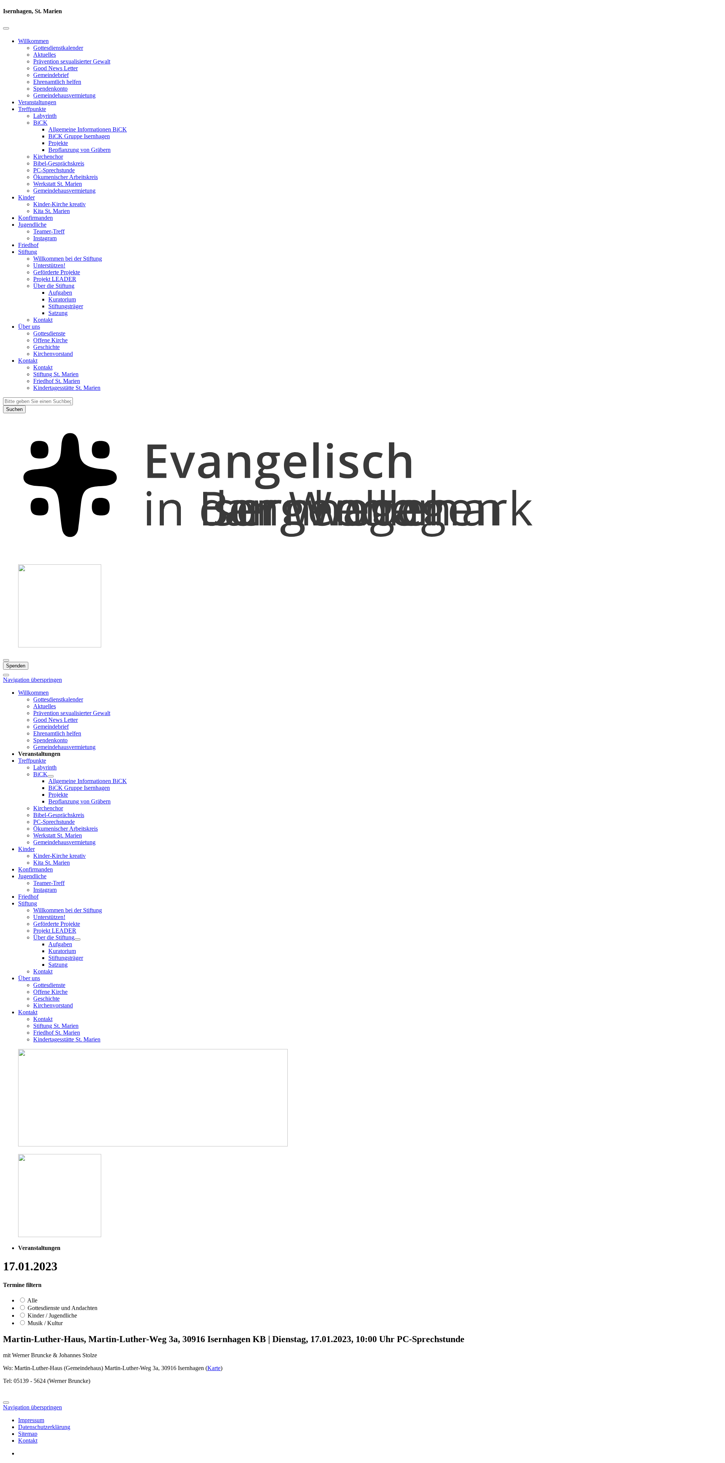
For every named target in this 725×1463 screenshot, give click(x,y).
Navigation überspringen (32, 680)
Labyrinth (45, 116)
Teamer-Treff (49, 231)
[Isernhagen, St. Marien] (362, 555)
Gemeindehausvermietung (64, 95)
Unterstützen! (49, 265)
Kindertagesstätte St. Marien (66, 388)
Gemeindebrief (51, 75)
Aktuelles (44, 54)
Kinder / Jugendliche (51, 1315)
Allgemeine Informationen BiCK (87, 129)
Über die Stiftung (53, 286)
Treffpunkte (32, 109)
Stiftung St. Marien (56, 374)
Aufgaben (60, 292)
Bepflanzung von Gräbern (79, 150)
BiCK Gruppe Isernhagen (79, 136)
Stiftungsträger (65, 306)
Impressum (31, 1420)
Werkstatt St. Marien (57, 184)
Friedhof (28, 245)
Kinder (26, 197)
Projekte (58, 143)
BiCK (40, 122)
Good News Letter (55, 68)
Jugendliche (32, 224)
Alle (31, 1300)
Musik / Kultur (44, 1323)
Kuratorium (62, 299)
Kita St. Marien (51, 211)
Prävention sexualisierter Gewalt (71, 61)
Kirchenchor (48, 156)
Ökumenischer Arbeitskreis (65, 177)
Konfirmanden (35, 218)
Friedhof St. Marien (56, 381)
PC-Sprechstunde (54, 170)
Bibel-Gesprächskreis (58, 163)
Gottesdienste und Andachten (61, 1308)
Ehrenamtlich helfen (57, 82)
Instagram (45, 238)
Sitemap (27, 1434)
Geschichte (46, 347)
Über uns (29, 326)
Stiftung (27, 252)
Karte (214, 1368)
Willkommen (33, 41)
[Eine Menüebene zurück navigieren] (6, 28)
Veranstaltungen (37, 102)
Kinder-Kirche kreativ (59, 204)
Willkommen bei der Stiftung (67, 258)
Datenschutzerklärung (44, 1427)
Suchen (14, 409)
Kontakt (42, 320)
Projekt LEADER (54, 279)
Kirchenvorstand (53, 354)
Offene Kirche (50, 340)
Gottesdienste (49, 333)
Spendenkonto (50, 88)
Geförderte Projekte (56, 272)
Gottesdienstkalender (58, 48)
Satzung (58, 313)
